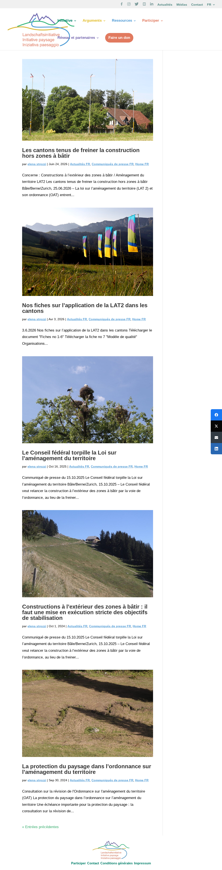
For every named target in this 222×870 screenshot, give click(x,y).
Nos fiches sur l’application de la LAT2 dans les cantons (84, 308)
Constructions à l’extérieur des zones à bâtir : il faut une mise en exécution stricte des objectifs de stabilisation (84, 612)
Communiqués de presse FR (113, 164)
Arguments (92, 21)
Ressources (122, 21)
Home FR (142, 164)
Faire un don (119, 38)
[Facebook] (216, 414)
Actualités (164, 4)
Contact (197, 4)
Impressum (142, 863)
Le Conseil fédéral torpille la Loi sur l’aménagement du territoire (69, 455)
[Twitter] (216, 426)
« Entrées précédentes (40, 827)
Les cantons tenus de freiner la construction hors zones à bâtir (81, 153)
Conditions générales (116, 863)
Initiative (64, 21)
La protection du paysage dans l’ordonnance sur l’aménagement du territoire (86, 769)
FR (209, 4)
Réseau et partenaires (76, 38)
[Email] (216, 437)
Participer (150, 21)
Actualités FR (80, 164)
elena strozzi (37, 164)
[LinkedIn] (216, 448)
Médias (181, 4)
